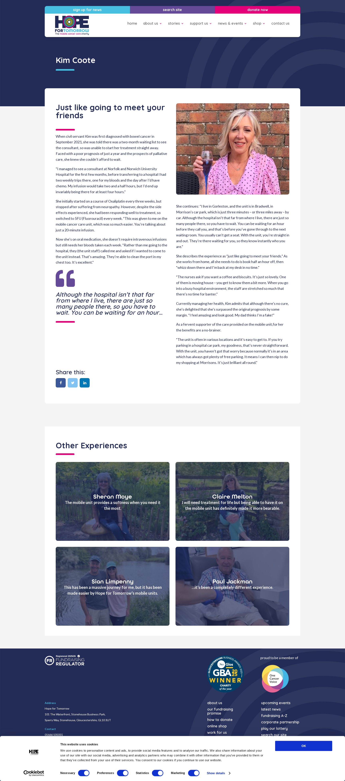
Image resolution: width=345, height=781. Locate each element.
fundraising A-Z (274, 716)
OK (303, 746)
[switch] (122, 773)
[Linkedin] (85, 383)
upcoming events (275, 703)
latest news (271, 709)
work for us (217, 733)
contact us (280, 23)
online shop (217, 726)
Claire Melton (232, 496)
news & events (230, 23)
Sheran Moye (112, 496)
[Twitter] (73, 383)
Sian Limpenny (113, 581)
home (132, 23)
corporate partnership (280, 722)
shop (257, 23)
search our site (274, 735)
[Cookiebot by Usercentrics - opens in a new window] (33, 773)
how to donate (220, 720)
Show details (216, 773)
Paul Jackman (232, 581)
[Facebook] (61, 383)
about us (150, 23)
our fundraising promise (220, 711)
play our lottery (274, 729)
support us (199, 23)
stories (174, 23)
